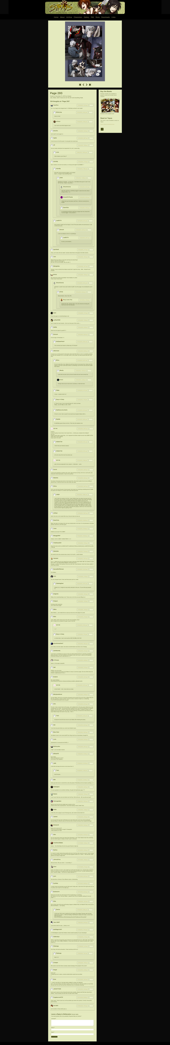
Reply (91, 105)
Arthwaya (56, 660)
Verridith (55, 1005)
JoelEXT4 (58, 220)
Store (98, 17)
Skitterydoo (67, 1014)
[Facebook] (102, 129)
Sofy (54, 576)
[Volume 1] (80, 85)
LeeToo (89, 1043)
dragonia (55, 594)
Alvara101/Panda (68, 197)
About (62, 17)
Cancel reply (74, 1014)
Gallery (86, 17)
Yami (54, 313)
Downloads (105, 17)
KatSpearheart (60, 341)
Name (52, 1027)
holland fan (59, 441)
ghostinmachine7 (58, 643)
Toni (54, 256)
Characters (78, 17)
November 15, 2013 (60, 96)
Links (113, 17)
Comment (53, 1018)
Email (52, 1032)
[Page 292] (83, 85)
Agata (55, 138)
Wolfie (55, 327)
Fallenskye (56, 936)
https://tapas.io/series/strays (107, 124)
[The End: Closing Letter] (90, 85)
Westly (61, 370)
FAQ (92, 17)
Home (56, 17)
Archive (69, 17)
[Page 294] (87, 85)
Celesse (69, 96)
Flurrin (55, 469)
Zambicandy (56, 650)
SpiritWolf (56, 249)
